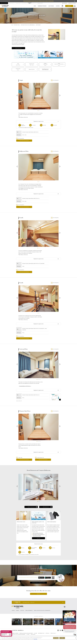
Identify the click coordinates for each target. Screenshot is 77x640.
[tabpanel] (38, 96)
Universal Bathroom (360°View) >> (25, 386)
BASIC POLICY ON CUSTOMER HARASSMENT (18, 634)
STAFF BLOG (22, 610)
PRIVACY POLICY (53, 633)
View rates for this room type (24, 140)
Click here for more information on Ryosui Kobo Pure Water (38, 535)
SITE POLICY (47, 633)
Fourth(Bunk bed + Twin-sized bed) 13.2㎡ (58, 64)
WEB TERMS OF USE (41, 633)
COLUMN (35, 633)
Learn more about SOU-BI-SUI (38, 533)
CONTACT (13, 610)
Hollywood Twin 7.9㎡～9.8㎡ (31, 64)
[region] (38, 638)
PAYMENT (17, 610)
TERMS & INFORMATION (29, 610)
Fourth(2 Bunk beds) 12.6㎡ (45, 64)
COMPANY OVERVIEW (15, 633)
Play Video (38, 538)
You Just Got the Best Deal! (6, 627)
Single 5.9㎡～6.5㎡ (18, 64)
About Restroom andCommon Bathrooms (45, 69)
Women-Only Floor (32, 69)
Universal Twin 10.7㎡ (18, 69)
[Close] (76, 638)
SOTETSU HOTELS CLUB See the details (38, 582)
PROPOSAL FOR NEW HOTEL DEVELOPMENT (26, 633)
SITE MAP (28, 634)
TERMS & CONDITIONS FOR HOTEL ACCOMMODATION (42, 610)
